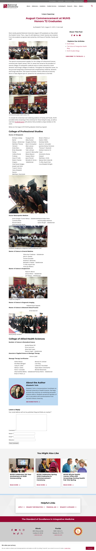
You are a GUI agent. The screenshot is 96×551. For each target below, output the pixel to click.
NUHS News (70, 44)
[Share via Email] (80, 36)
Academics (42, 6)
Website (11, 440)
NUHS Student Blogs (73, 51)
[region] (48, 547)
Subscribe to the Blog (74, 56)
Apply (20, 507)
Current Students (52, 1)
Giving (85, 1)
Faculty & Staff (60, 1)
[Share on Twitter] (74, 36)
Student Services (51, 6)
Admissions (35, 6)
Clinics (75, 6)
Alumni (81, 6)
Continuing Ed (61, 6)
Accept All (90, 548)
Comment (12, 430)
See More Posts (32, 402)
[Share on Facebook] (71, 36)
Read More (14, 485)
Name (11, 433)
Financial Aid (51, 507)
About (28, 6)
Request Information (34, 507)
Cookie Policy (67, 548)
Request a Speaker (67, 507)
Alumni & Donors (68, 1)
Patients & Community (78, 1)
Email (11, 437)
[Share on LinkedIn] (77, 36)
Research (69, 6)
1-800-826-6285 (38, 535)
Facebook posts (19, 122)
